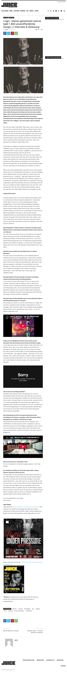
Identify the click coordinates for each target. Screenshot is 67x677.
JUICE (6, 29)
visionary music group (19, 610)
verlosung (10, 610)
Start (4, 15)
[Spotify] (56, 11)
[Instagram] (51, 11)
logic (33, 608)
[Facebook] (48, 11)
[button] (64, 10)
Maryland (38, 608)
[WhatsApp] (16, 33)
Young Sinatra (29, 610)
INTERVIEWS (11, 17)
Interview (20, 608)
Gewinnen (14, 608)
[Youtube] (61, 11)
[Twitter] (58, 11)
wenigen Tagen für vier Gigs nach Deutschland (25, 507)
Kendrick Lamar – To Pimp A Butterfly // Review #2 (35, 631)
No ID (5, 610)
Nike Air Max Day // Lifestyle (10, 631)
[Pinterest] (12, 33)
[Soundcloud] (53, 11)
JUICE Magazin (27, 608)
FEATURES (9, 15)
